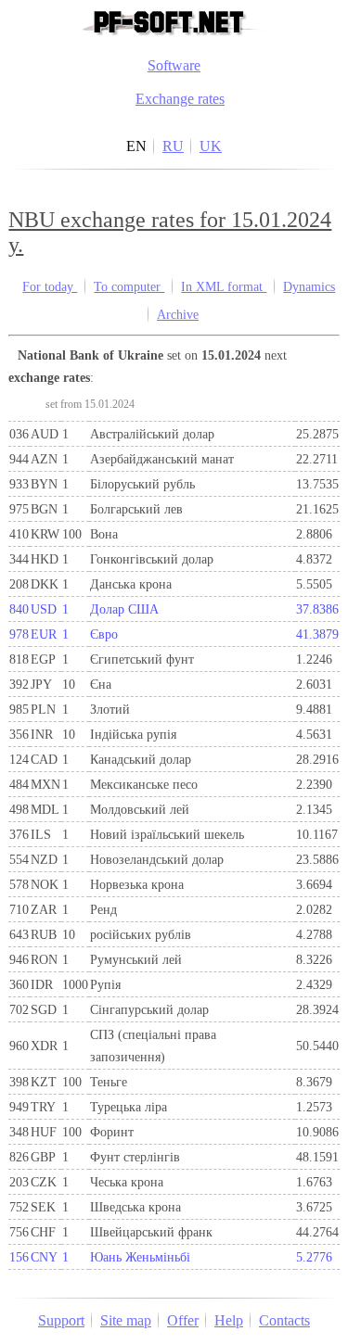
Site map (125, 1320)
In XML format (223, 286)
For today (49, 286)
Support (61, 1320)
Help (228, 1320)
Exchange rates (180, 99)
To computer (129, 286)
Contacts (284, 1320)
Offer (183, 1320)
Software (174, 65)
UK (211, 146)
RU (173, 146)
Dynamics (309, 286)
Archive (178, 314)
